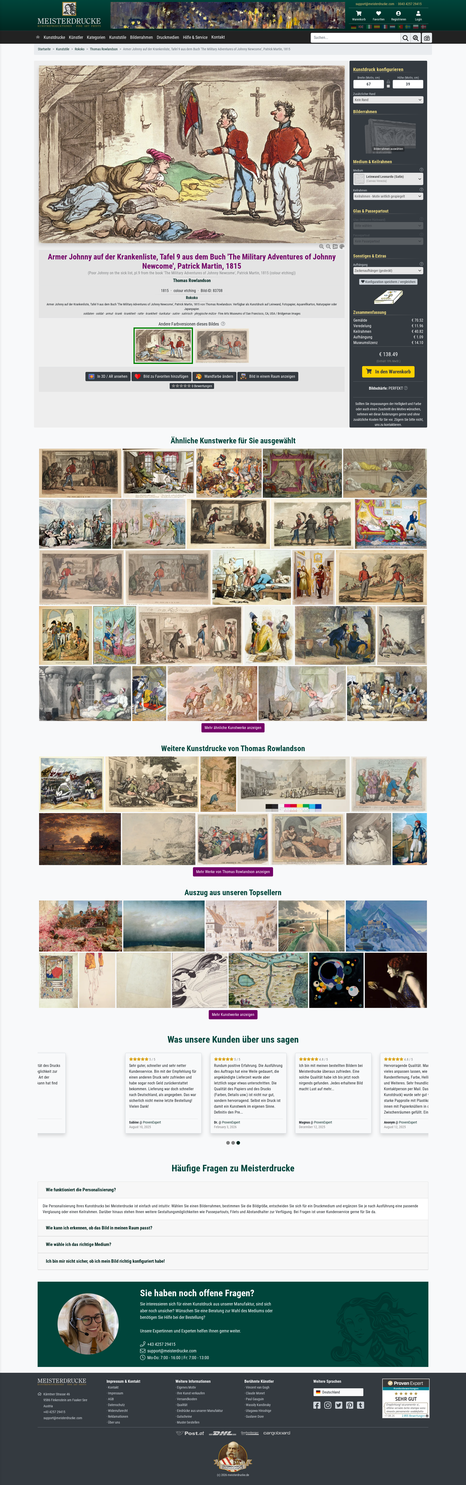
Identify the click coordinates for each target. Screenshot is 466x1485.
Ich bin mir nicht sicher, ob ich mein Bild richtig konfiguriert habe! (105, 1261)
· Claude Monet (254, 1393)
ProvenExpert (94, 1122)
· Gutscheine (183, 1417)
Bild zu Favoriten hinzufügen (164, 376)
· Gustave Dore (254, 1417)
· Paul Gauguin (254, 1399)
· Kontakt (112, 1387)
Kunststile (117, 37)
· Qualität (181, 1405)
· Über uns (113, 1422)
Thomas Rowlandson (104, 49)
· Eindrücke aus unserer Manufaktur (199, 1411)
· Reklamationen (117, 1417)
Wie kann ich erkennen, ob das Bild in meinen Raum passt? (99, 1228)
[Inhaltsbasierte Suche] (416, 38)
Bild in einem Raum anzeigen (270, 376)
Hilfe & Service (195, 37)
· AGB (110, 1399)
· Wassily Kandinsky (257, 1405)
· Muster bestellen (187, 1422)
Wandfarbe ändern (217, 376)
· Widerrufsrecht (117, 1411)
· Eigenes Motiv (185, 1387)
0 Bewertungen (201, 386)
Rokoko (79, 49)
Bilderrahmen (141, 37)
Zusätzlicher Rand (364, 94)
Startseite (44, 49)
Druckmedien (168, 37)
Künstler (76, 37)
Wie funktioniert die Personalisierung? (81, 1190)
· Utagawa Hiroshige (257, 1411)
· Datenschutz (116, 1405)
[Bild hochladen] (427, 38)
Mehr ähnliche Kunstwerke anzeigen (233, 727)
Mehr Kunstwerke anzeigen (233, 1014)
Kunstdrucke (54, 37)
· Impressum (115, 1393)
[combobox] (388, 99)
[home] (38, 37)
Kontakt (218, 37)
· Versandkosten (186, 1399)
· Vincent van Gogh (256, 1387)
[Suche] (405, 38)
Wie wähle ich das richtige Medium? (78, 1244)
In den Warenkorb (391, 372)
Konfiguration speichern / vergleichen (390, 282)
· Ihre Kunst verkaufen (190, 1393)
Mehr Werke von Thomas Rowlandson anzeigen (233, 871)
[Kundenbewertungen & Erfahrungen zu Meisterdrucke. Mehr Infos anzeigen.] (406, 1398)
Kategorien (96, 37)
